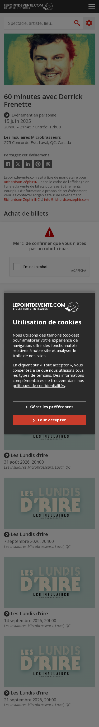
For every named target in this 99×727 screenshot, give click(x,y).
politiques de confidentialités (39, 385)
